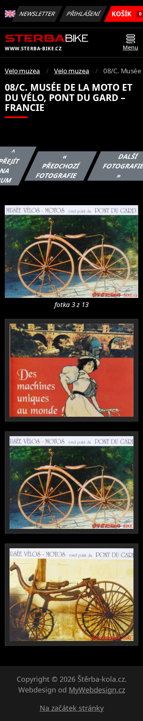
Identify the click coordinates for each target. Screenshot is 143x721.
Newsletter (37, 13)
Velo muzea (22, 70)
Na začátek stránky (72, 708)
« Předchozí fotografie (57, 166)
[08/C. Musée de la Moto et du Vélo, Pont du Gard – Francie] (71, 250)
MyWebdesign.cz (97, 689)
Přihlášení (83, 13)
